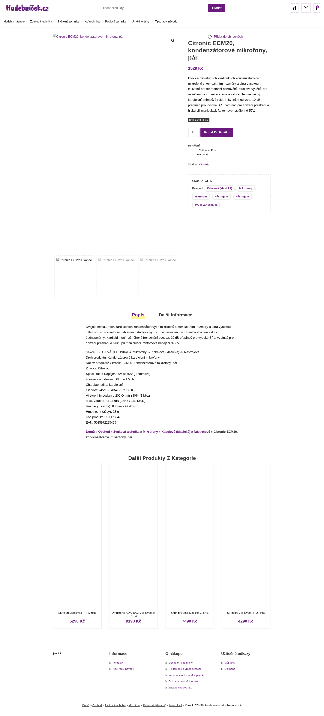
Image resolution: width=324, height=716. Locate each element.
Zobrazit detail (77, 537)
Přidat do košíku (217, 132)
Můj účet (229, 662)
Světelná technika (68, 21)
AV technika (92, 21)
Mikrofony (245, 188)
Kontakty (117, 662)
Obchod (104, 431)
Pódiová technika (115, 21)
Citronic (204, 164)
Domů (90, 431)
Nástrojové (222, 196)
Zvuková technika (41, 21)
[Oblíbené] (294, 8)
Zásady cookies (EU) (181, 687)
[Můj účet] (306, 8)
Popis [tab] (138, 314)
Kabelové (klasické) (219, 188)
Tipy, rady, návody (166, 21)
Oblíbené (229, 668)
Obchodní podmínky (181, 662)
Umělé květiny (140, 21)
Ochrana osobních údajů (183, 681)
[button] (173, 40)
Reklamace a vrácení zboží (185, 668)
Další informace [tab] (175, 314)
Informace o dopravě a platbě (186, 675)
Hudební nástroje (14, 21)
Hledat (217, 8)
